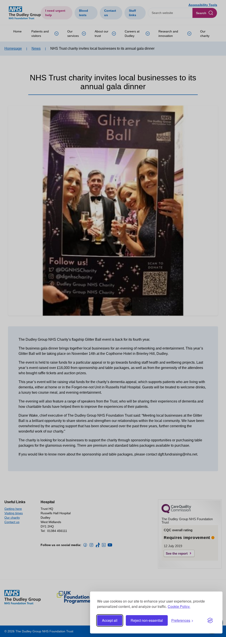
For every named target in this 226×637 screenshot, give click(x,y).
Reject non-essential (147, 620)
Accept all (109, 620)
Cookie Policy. (179, 606)
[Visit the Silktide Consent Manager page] (210, 620)
